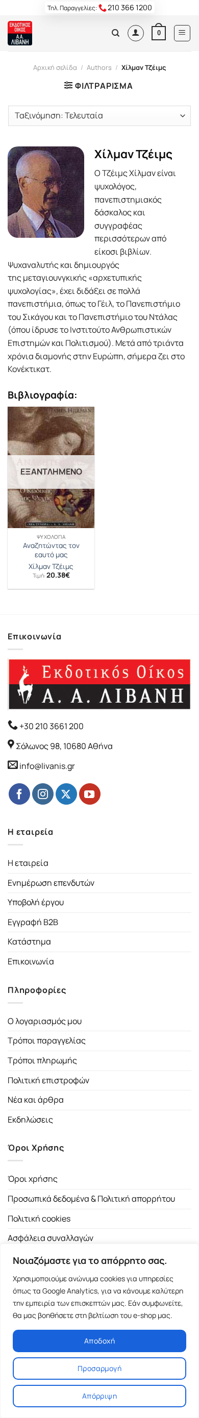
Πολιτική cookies (39, 1218)
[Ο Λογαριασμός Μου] (136, 33)
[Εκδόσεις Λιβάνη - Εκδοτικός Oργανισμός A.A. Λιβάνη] (42, 33)
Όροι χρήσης (33, 1178)
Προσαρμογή (99, 1368)
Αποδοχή (99, 1341)
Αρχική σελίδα (55, 67)
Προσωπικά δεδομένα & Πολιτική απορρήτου (91, 1198)
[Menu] (182, 33)
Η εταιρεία (28, 862)
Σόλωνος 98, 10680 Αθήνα (64, 746)
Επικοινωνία (31, 961)
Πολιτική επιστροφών (48, 1080)
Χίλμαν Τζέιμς (51, 566)
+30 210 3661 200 (51, 726)
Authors (99, 67)
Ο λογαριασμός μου (45, 1021)
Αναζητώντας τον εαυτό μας (51, 550)
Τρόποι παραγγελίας (47, 1040)
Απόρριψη (99, 1396)
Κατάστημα (29, 941)
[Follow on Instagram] (43, 794)
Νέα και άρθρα (36, 1099)
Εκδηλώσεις (30, 1119)
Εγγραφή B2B (33, 922)
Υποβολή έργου (36, 902)
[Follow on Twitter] (66, 794)
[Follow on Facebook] (19, 794)
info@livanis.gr (47, 766)
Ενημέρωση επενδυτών (51, 882)
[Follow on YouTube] (90, 794)
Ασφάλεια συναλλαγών (50, 1237)
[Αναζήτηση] (115, 33)
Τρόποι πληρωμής (42, 1060)
